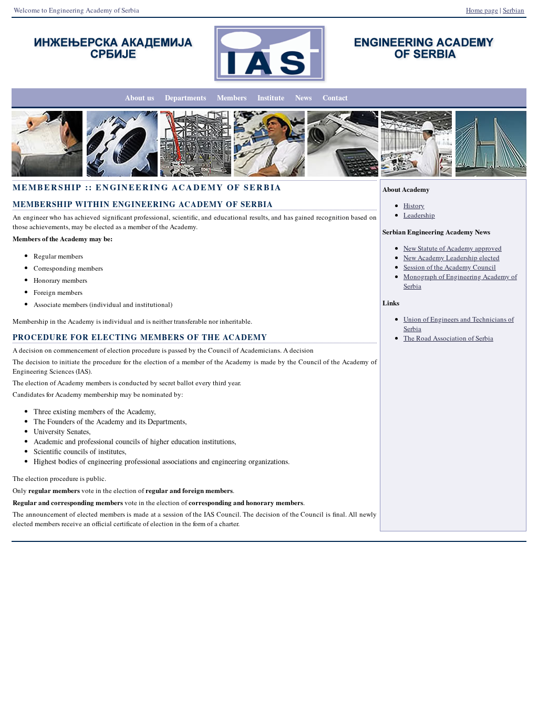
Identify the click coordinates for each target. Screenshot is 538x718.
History (414, 205)
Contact (335, 97)
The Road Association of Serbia (448, 338)
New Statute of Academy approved (453, 248)
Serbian (513, 10)
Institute (270, 97)
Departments (185, 97)
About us (139, 97)
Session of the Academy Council (450, 267)
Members (231, 97)
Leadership (419, 215)
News (303, 97)
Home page (482, 10)
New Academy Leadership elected (452, 257)
